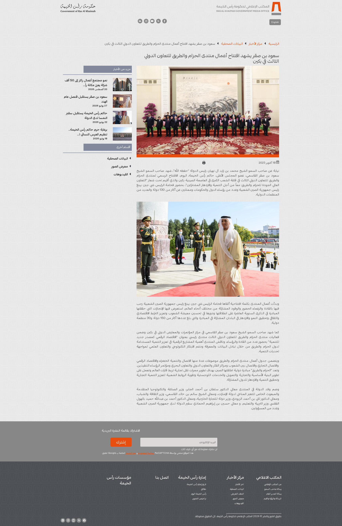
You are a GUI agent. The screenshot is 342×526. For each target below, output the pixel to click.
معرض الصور (238, 498)
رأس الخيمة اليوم (198, 493)
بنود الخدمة (130, 453)
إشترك (121, 442)
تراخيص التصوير (199, 498)
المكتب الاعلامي (268, 477)
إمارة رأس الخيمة (192, 477)
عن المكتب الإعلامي (272, 484)
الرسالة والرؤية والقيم (272, 498)
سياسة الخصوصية (146, 453)
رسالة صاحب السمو (272, 489)
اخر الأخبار (239, 484)
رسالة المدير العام (273, 493)
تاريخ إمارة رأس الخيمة (196, 484)
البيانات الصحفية (237, 489)
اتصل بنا (162, 477)
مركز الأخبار (235, 477)
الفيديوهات (239, 503)
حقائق (203, 489)
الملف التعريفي (237, 493)
